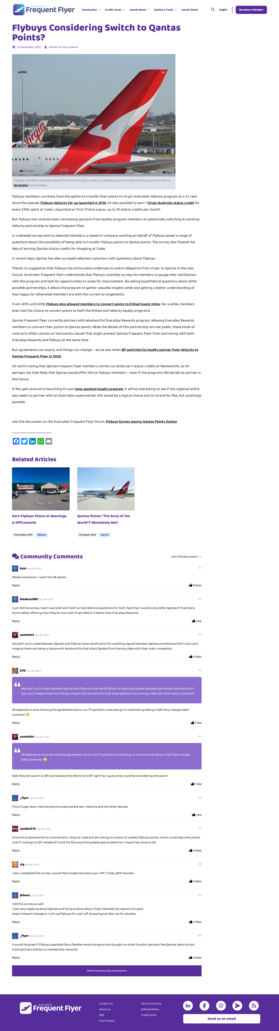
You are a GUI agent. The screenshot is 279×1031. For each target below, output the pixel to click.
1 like (198, 723)
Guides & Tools (163, 10)
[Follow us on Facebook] (205, 1006)
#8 (200, 864)
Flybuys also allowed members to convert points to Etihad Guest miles (103, 304)
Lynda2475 (28, 828)
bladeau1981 (29, 599)
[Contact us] (238, 1006)
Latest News (137, 10)
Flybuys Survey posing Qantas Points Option (141, 422)
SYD (23, 670)
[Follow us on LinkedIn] (188, 1006)
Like (198, 621)
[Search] (213, 10)
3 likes (197, 656)
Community (89, 10)
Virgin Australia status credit (170, 203)
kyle (23, 568)
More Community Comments (107, 970)
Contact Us (106, 1003)
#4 (200, 670)
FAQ (101, 1015)
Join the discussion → (186, 556)
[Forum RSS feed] (254, 1006)
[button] (203, 10)
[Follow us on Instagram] (222, 1006)
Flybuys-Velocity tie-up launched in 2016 (73, 203)
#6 (200, 797)
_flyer (24, 797)
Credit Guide (148, 1015)
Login (223, 9)
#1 (200, 568)
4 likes (197, 957)
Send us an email (222, 1019)
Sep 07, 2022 (37, 895)
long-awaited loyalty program (99, 389)
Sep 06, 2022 (34, 568)
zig (22, 864)
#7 (200, 828)
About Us (104, 1009)
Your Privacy (107, 1021)
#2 (200, 599)
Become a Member (251, 10)
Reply (16, 585)
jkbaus (25, 895)
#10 (199, 935)
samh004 (27, 634)
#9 (200, 895)
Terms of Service (151, 1003)
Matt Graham (70, 47)
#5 (200, 736)
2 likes (197, 922)
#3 (200, 634)
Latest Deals (189, 10)
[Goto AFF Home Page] (44, 9)
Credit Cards (113, 10)
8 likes (197, 585)
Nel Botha (21, 185)
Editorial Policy (150, 1009)
